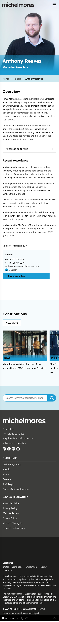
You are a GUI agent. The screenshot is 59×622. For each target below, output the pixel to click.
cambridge (17, 566)
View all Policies (11, 503)
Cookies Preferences (14, 528)
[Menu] (54, 5)
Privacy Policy (10, 508)
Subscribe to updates (14, 443)
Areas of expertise (17, 149)
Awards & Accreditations (16, 489)
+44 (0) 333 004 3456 (14, 259)
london (8, 570)
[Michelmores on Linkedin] (4, 449)
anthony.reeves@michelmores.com (22, 266)
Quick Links (10, 458)
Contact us (8, 429)
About (6, 474)
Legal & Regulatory (15, 497)
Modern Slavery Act (13, 523)
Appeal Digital (32, 613)
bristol (6, 566)
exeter (44, 566)
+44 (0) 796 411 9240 (14, 262)
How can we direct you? (14, 618)
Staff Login (8, 484)
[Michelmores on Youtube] (18, 449)
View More (11, 322)
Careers (7, 479)
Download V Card (16, 276)
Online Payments (12, 464)
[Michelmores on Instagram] (13, 449)
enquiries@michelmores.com (18, 438)
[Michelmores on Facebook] (9, 449)
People (17, 78)
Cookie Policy (10, 518)
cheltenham (31, 566)
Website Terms (11, 513)
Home (6, 78)
